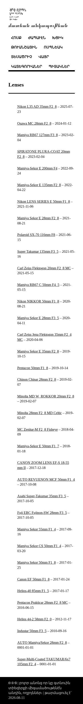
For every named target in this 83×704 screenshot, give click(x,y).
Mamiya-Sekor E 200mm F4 (37, 168)
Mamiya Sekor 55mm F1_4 (36, 529)
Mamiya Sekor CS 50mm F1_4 (39, 546)
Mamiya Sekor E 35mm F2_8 (38, 351)
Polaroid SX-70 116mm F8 (36, 235)
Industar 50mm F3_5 (31, 631)
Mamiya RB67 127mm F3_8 (37, 135)
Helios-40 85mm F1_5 (33, 591)
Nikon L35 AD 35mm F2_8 (37, 106)
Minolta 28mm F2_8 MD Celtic (39, 413)
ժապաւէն (37, 38)
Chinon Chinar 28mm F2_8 (36, 379)
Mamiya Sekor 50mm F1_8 (36, 562)
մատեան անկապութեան (38, 25)
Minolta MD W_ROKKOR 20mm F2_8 (45, 396)
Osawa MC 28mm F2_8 (34, 123)
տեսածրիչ (21, 57)
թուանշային (24, 47)
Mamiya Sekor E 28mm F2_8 (38, 218)
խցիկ (57, 38)
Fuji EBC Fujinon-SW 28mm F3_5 (42, 513)
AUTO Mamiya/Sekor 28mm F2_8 (42, 642)
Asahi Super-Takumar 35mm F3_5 (41, 496)
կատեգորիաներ (26, 66)
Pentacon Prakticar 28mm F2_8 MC (42, 602)
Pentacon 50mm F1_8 (32, 368)
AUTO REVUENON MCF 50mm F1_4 (46, 479)
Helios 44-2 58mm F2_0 (34, 619)
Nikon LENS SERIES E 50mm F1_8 (43, 201)
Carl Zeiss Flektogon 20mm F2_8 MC (44, 268)
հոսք (16, 38)
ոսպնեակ (53, 47)
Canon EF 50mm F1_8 (33, 579)
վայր (44, 57)
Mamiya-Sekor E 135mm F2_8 (39, 185)
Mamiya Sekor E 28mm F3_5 (38, 318)
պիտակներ (59, 66)
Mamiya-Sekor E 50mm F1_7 (38, 446)
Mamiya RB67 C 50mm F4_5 (38, 285)
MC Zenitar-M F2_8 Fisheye (37, 429)
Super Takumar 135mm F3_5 (37, 251)
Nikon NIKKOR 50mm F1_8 (38, 301)
